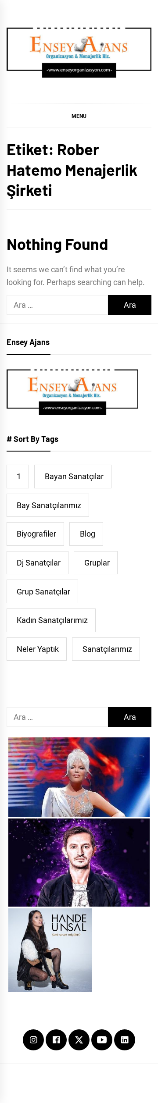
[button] (79, 115)
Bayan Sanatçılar (74, 476)
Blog (87, 533)
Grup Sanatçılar (43, 591)
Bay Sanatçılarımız (49, 505)
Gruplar (97, 562)
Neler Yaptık (38, 649)
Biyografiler (36, 533)
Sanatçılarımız (107, 649)
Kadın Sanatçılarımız (52, 620)
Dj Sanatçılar (39, 562)
